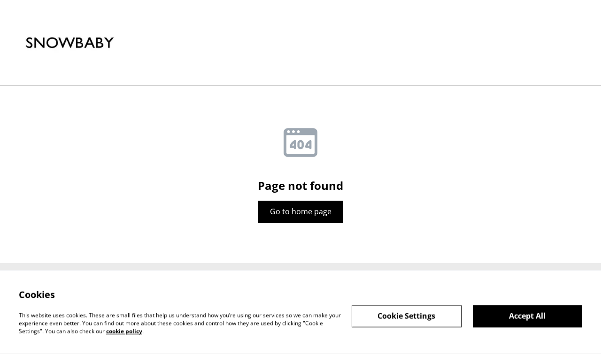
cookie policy (124, 331)
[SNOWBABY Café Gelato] (70, 42)
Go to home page (300, 211)
